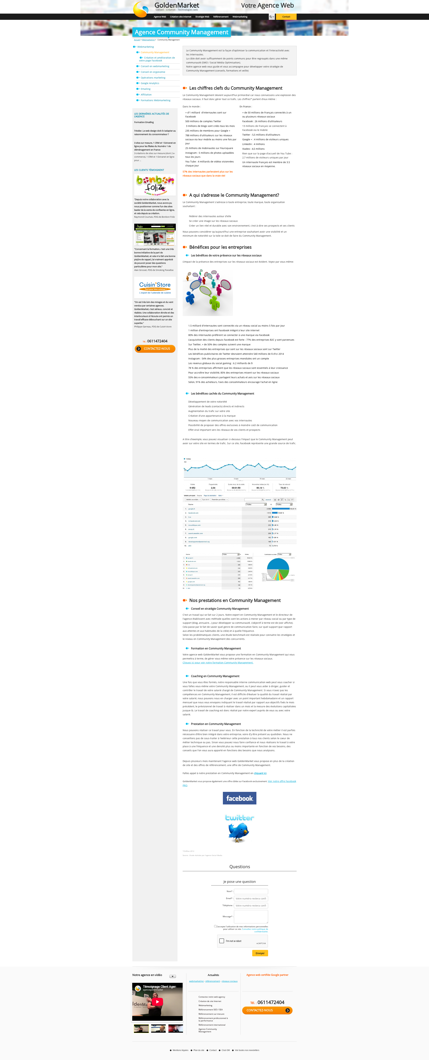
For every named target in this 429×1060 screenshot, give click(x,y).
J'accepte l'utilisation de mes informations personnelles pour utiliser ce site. (242, 929)
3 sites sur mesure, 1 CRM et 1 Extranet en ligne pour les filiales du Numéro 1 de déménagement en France (155, 146)
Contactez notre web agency (212, 996)
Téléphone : (228, 905)
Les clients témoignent (149, 169)
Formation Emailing (144, 122)
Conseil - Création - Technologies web (177, 5)
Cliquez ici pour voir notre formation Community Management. (218, 662)
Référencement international (212, 1024)
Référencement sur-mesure (211, 1014)
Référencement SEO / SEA (211, 1009)
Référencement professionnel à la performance (213, 1019)
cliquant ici (260, 773)
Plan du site (199, 1050)
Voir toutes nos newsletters (247, 1050)
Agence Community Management (208, 1030)
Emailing (145, 88)
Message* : (228, 916)
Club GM (226, 1050)
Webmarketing (148, 39)
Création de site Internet (210, 1001)
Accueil (137, 39)
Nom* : (230, 891)
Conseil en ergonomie (153, 71)
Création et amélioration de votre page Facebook (157, 59)
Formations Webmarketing (155, 100)
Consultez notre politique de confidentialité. (254, 930)
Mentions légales (180, 1050)
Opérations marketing (153, 77)
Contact (286, 16)
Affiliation (146, 94)
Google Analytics (150, 83)
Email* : (229, 898)
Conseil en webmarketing (155, 66)
